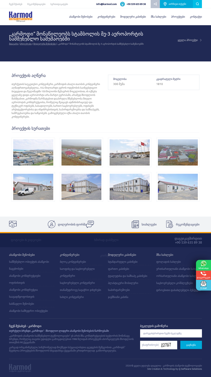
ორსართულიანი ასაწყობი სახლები (178, 275)
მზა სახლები (158, 16)
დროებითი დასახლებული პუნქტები (178, 290)
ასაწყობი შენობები (80, 16)
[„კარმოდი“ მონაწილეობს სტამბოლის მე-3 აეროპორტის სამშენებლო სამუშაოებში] (33, 152)
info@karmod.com (106, 4)
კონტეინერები (106, 16)
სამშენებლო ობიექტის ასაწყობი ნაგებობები (29, 265)
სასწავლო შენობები (21, 303)
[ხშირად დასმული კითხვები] (105, 224)
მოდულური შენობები (44, 44)
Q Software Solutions (190, 369)
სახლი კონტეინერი (72, 296)
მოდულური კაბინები (133, 16)
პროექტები (178, 16)
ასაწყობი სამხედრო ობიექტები (28, 310)
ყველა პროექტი (188, 40)
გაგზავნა (191, 345)
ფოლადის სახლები (168, 261)
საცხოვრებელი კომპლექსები (174, 282)
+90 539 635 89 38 (136, 4)
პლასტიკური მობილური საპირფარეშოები (123, 286)
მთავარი (13, 44)
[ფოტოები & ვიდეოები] (28, 224)
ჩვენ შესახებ (15, 4)
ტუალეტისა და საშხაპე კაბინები (127, 275)
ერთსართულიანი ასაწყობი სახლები (179, 268)
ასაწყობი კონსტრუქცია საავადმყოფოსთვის (23, 293)
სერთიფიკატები (59, 4)
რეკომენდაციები (36, 4)
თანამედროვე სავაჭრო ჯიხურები (80, 289)
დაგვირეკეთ (203, 277)
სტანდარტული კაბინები (122, 261)
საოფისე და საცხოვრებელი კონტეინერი (77, 272)
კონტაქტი (196, 16)
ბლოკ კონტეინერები (73, 261)
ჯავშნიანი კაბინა (118, 296)
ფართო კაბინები (118, 268)
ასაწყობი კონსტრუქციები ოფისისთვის (24, 279)
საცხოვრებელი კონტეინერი (77, 282)
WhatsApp (203, 268)
